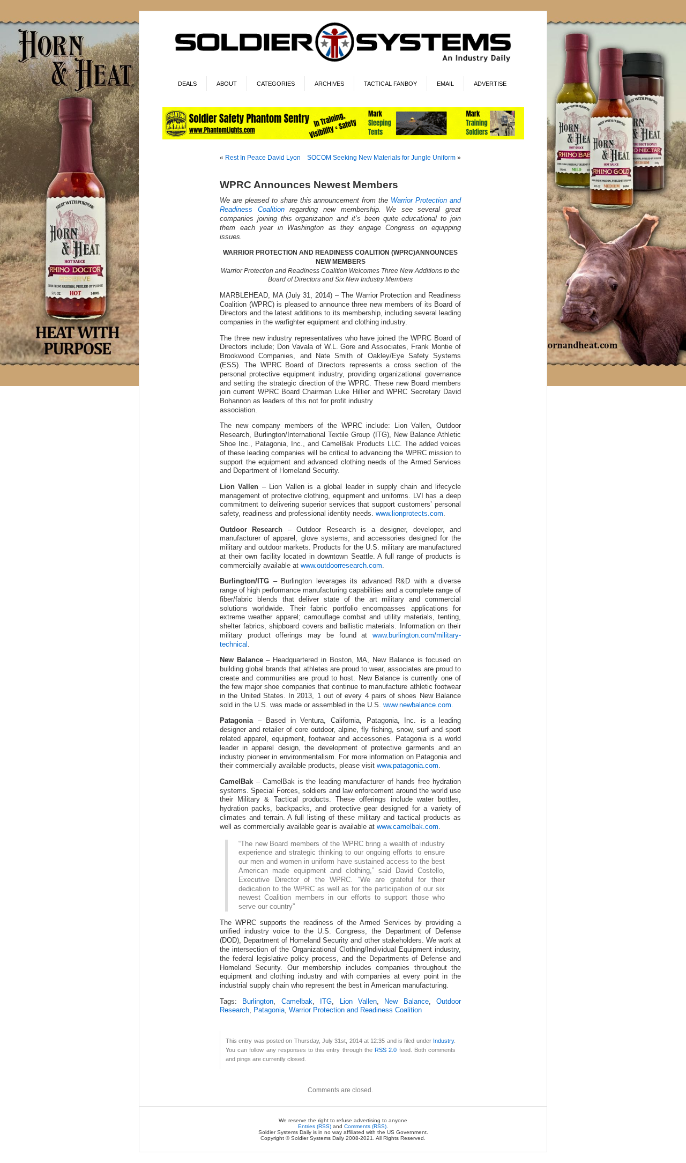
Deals (187, 83)
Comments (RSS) (365, 1126)
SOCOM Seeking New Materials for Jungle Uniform (381, 157)
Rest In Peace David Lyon (263, 157)
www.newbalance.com (417, 705)
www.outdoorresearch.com (341, 565)
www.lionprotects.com (409, 513)
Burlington (257, 1001)
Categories (276, 83)
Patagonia (269, 1010)
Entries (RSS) (314, 1126)
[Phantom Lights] (343, 137)
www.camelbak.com (407, 827)
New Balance (406, 1001)
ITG (326, 1001)
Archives (329, 83)
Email (445, 83)
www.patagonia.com (407, 765)
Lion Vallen (358, 1001)
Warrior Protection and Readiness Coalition (355, 1010)
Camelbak (296, 1001)
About (227, 83)
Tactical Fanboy (390, 83)
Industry (443, 1041)
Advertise (490, 83)
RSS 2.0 (386, 1050)
